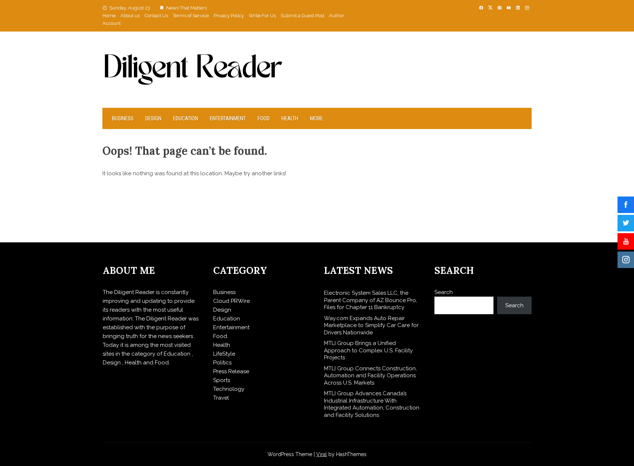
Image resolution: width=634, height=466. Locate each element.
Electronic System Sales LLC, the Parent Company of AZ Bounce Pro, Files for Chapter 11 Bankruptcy (370, 300)
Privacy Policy (229, 15)
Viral (321, 454)
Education (185, 118)
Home (109, 15)
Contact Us (156, 15)
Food (264, 118)
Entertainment (228, 118)
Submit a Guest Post (302, 15)
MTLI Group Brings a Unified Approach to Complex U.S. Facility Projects (368, 350)
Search (443, 292)
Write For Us (262, 15)
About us (130, 15)
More (316, 118)
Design (153, 118)
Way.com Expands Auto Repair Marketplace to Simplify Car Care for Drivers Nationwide (371, 325)
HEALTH (289, 118)
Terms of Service (191, 15)
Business (123, 118)
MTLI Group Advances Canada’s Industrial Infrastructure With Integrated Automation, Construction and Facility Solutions (371, 404)
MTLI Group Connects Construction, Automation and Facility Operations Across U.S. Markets (370, 375)
